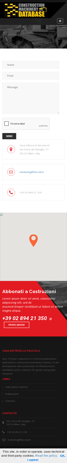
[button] (33, 240)
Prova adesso (16, 324)
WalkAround (11, 393)
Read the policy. (46, 455)
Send (9, 136)
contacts (10, 400)
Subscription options (16, 386)
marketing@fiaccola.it (32, 172)
